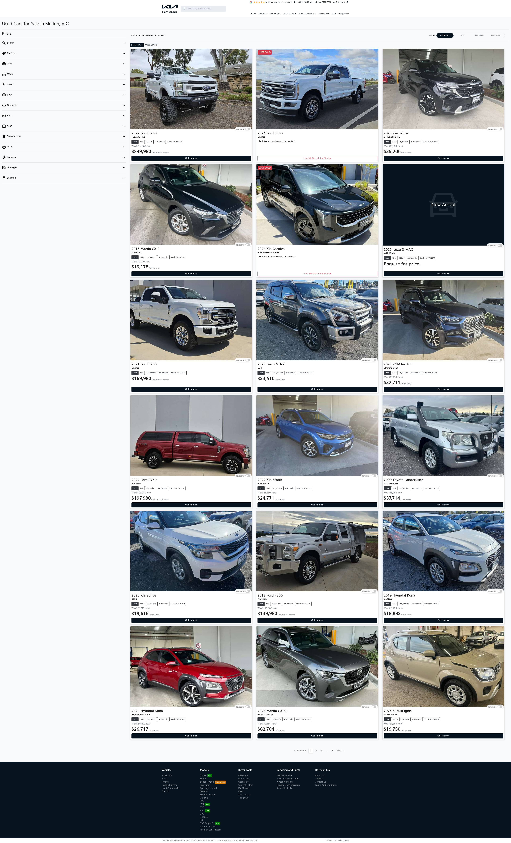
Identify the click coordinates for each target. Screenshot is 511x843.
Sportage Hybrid (208, 788)
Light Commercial (171, 788)
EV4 (202, 804)
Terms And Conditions (326, 785)
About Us (319, 775)
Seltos (203, 778)
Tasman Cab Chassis (210, 830)
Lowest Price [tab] (496, 35)
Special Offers (290, 14)
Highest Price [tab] (479, 35)
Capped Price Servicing (288, 785)
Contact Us (320, 782)
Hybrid (165, 782)
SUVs (164, 778)
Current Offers (245, 785)
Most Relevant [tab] (445, 35)
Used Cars (243, 782)
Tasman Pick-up (208, 826)
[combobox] (203, 9)
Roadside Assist (285, 788)
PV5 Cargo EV (207, 823)
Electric (165, 791)
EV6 (202, 810)
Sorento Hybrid (208, 794)
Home (253, 14)
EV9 (202, 814)
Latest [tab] (462, 35)
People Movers (169, 785)
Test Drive (243, 798)
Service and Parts (306, 14)
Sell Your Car (244, 794)
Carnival (204, 798)
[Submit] (184, 9)
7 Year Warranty (285, 782)
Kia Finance (324, 14)
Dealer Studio (343, 840)
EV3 (202, 801)
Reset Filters (136, 45)
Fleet (333, 14)
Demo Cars (244, 778)
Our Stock (274, 14)
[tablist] (470, 35)
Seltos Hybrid (207, 782)
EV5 (202, 807)
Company (342, 14)
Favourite (240, 129)
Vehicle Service (284, 775)
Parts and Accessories (288, 778)
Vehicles (261, 14)
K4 (201, 820)
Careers (319, 778)
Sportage (204, 785)
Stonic (203, 775)
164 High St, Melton (304, 2)
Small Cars (167, 775)
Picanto (204, 817)
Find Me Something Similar (317, 158)
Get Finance (191, 158)
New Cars (243, 775)
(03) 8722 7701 (324, 2)
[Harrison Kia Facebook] (347, 2)
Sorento (204, 791)
